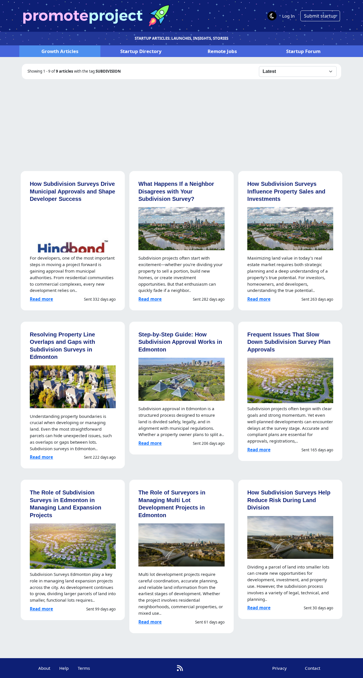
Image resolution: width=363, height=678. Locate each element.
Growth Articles (59, 51)
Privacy (279, 668)
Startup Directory (141, 51)
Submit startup (320, 16)
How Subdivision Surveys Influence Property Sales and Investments (286, 191)
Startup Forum (303, 51)
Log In (288, 16)
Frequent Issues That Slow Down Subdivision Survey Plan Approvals (288, 342)
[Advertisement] (181, 121)
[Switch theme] (272, 15)
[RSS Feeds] (180, 668)
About (44, 668)
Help (64, 668)
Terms (84, 668)
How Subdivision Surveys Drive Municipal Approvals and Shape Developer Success (72, 191)
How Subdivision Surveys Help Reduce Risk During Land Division (288, 500)
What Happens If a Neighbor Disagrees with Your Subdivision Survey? (176, 191)
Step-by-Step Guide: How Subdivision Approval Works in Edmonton (180, 342)
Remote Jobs (222, 51)
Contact (312, 668)
